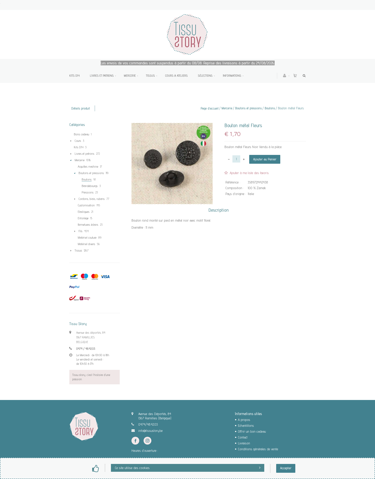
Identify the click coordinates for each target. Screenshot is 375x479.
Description (218, 210)
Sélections (205, 75)
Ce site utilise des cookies (132, 468)
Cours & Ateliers (176, 75)
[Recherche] (303, 75)
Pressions (88, 192)
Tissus (150, 75)
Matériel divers (86, 244)
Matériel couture (87, 237)
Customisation (86, 205)
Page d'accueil (210, 108)
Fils (80, 231)
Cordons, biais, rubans (92, 199)
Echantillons (246, 425)
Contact (242, 437)
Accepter (285, 468)
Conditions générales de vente (258, 449)
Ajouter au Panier (264, 159)
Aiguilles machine (88, 166)
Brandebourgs (90, 186)
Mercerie (130, 75)
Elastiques (83, 212)
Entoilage (83, 218)
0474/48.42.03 (148, 424)
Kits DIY (74, 75)
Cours (78, 141)
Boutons (270, 108)
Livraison (244, 443)
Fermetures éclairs (88, 224)
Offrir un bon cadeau (252, 431)
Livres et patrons (102, 75)
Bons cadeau (81, 134)
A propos (244, 420)
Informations (232, 75)
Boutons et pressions (248, 108)
